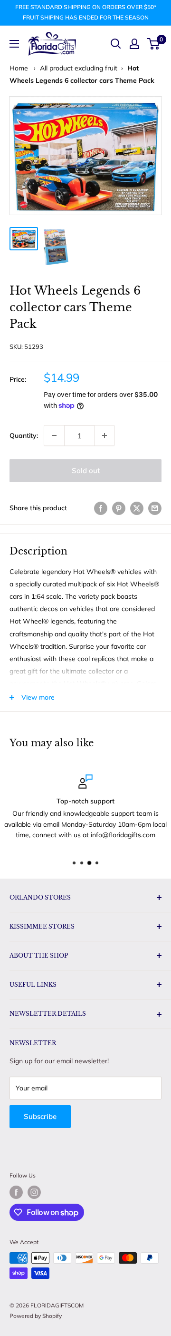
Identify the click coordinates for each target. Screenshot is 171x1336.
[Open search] (116, 44)
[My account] (134, 44)
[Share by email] (155, 508)
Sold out (86, 470)
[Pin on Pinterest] (118, 508)
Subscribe (40, 1116)
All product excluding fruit (78, 68)
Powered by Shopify (36, 1315)
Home (19, 68)
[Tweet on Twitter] (136, 508)
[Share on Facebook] (100, 508)
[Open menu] (14, 44)
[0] (154, 43)
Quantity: (24, 435)
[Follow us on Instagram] (34, 1192)
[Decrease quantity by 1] (54, 435)
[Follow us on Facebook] (16, 1192)
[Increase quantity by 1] (104, 435)
